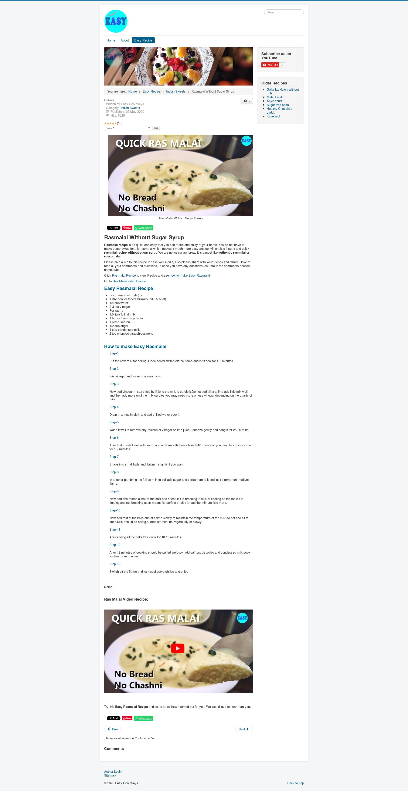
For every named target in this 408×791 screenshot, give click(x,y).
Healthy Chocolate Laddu (279, 110)
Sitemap (110, 775)
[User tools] (247, 101)
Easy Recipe (143, 40)
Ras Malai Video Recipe (129, 281)
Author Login (113, 771)
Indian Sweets (130, 107)
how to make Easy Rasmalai (190, 275)
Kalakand (273, 116)
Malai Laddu (275, 97)
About (125, 40)
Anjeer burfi (275, 101)
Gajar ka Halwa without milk (283, 91)
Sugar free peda (278, 104)
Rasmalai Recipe (124, 275)
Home (111, 40)
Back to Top (295, 783)
